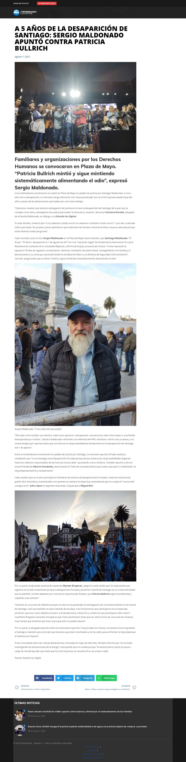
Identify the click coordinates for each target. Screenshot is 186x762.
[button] (47, 3)
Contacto (92, 750)
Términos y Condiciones (93, 757)
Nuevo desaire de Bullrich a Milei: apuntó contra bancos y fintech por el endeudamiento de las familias (80, 711)
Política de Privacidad (92, 754)
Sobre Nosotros (92, 746)
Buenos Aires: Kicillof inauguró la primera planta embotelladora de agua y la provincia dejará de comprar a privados (87, 726)
